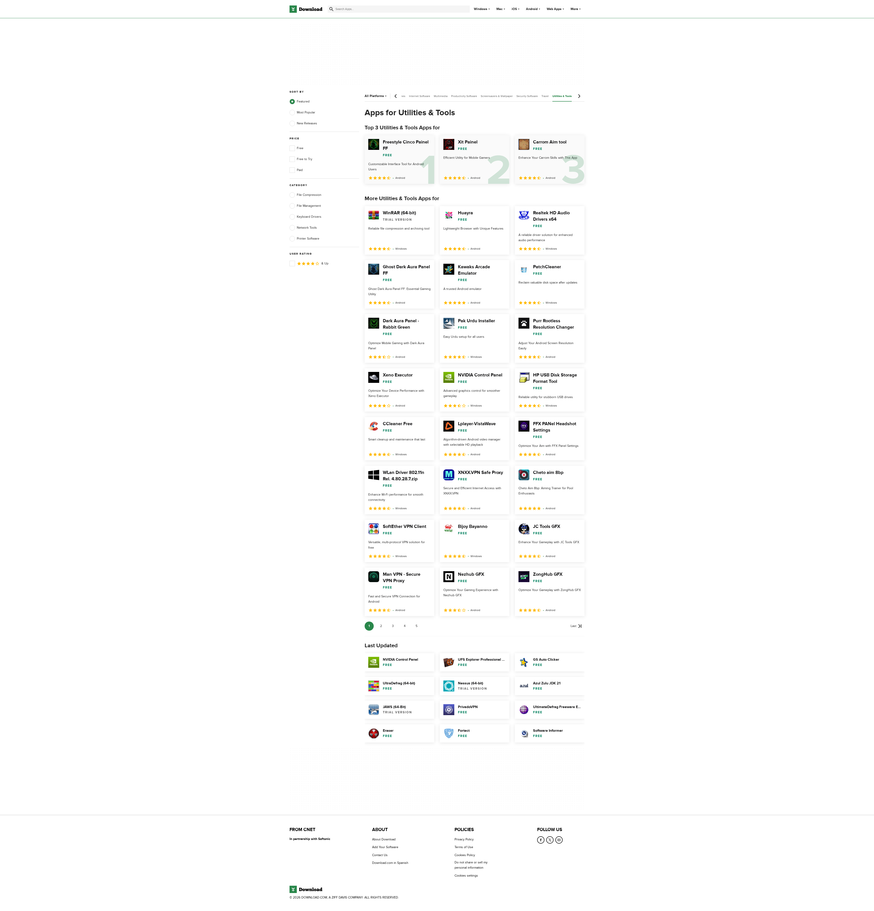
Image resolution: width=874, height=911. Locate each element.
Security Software (527, 96)
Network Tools (307, 228)
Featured (303, 101)
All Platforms (374, 96)
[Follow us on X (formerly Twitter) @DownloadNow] (550, 840)
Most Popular (306, 112)
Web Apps (554, 9)
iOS (514, 9)
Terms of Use (464, 847)
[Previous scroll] (395, 96)
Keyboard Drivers (309, 217)
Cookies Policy (465, 855)
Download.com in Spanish (390, 863)
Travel (545, 96)
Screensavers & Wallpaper (497, 96)
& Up (324, 263)
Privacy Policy (464, 839)
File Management (309, 206)
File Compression (309, 195)
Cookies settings (466, 875)
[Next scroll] (579, 96)
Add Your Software (385, 847)
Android (532, 9)
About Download (384, 839)
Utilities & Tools (562, 96)
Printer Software (308, 239)
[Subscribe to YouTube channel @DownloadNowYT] (559, 840)
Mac (499, 9)
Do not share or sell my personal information (471, 865)
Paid (300, 170)
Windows (480, 9)
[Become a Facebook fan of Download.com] (540, 840)
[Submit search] (331, 9)
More (574, 9)
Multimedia (440, 96)
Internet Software (419, 96)
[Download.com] (306, 9)
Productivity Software (464, 96)
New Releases (307, 123)
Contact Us (380, 855)
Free (300, 148)
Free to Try (304, 159)
